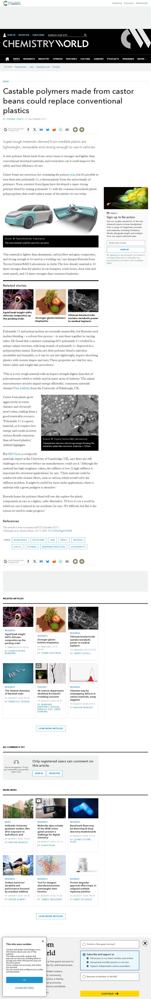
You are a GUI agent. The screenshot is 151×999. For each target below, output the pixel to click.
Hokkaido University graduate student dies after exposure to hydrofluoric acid (17, 830)
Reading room (43, 67)
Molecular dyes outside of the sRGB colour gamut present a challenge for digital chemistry (50, 831)
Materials (78, 540)
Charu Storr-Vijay (80, 840)
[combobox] (66, 35)
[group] (141, 59)
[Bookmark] (81, 129)
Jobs (31, 67)
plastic (17, 547)
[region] (24, 967)
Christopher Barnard (15, 652)
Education (129, 3)
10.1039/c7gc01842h (60, 530)
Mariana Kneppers (44, 705)
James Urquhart (52, 899)
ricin (72, 174)
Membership (142, 3)
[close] (98, 122)
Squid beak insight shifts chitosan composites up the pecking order (17, 315)
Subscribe (38, 35)
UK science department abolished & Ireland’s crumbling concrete (50, 693)
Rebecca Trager (19, 701)
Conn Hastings (51, 653)
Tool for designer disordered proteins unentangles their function (48, 887)
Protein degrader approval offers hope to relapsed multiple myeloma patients (83, 887)
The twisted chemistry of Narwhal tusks (17, 692)
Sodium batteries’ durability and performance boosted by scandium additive (17, 887)
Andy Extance (83, 899)
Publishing (117, 3)
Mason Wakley (83, 707)
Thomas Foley (14, 119)
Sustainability (78, 547)
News (6, 81)
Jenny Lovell (82, 653)
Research (10, 630)
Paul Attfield (21, 388)
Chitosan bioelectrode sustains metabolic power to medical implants (83, 318)
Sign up (124, 249)
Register (24, 35)
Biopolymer (38, 540)
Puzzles (56, 67)
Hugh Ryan (48, 845)
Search (85, 35)
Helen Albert (17, 899)
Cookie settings (24, 988)
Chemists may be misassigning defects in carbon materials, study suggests (83, 695)
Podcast (42, 687)
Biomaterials (20, 540)
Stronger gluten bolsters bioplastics (48, 641)
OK (24, 980)
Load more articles (51, 728)
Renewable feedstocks (53, 547)
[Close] (43, 941)
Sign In (11, 35)
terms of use (115, 258)
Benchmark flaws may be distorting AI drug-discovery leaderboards (83, 828)
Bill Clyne (14, 454)
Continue (107, 993)
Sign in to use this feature (84, 122)
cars (52, 540)
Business (74, 879)
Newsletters (21, 67)
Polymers (31, 547)
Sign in (39, 773)
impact (64, 540)
